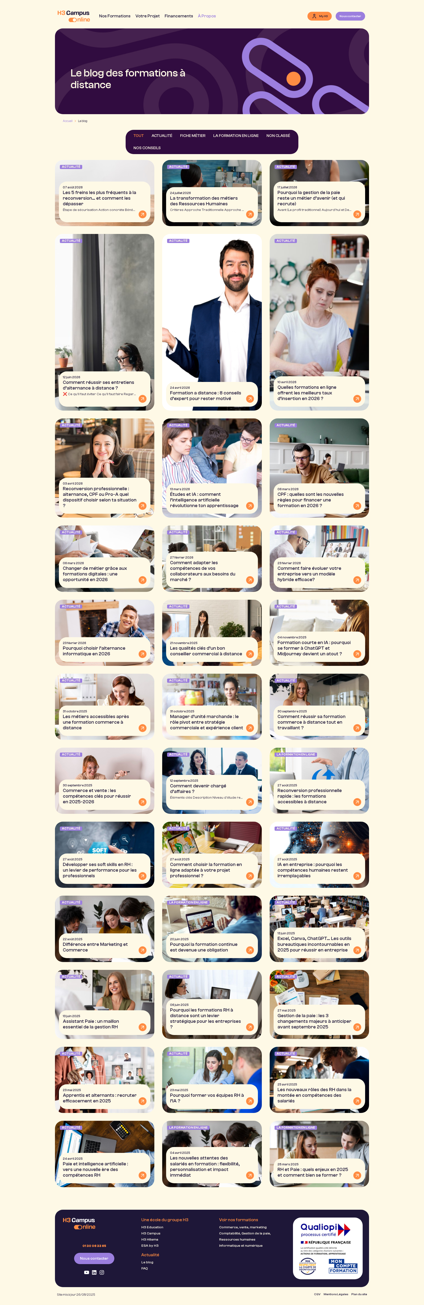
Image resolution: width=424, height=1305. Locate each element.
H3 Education (152, 1227)
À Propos (207, 15)
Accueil (68, 121)
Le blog (147, 1262)
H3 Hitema (149, 1239)
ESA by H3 (150, 1246)
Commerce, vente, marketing (243, 1227)
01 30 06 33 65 (94, 1246)
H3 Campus (150, 1233)
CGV (317, 1294)
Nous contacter (94, 1258)
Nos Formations (115, 15)
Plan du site (359, 1294)
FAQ (144, 1268)
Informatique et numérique (241, 1246)
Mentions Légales (336, 1294)
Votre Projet (147, 15)
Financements (179, 15)
